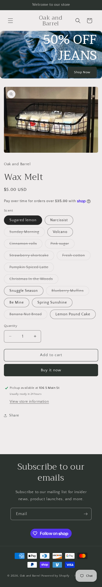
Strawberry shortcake (31, 256)
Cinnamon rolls (25, 244)
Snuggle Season (23, 291)
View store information (29, 402)
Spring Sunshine (52, 302)
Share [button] (14, 415)
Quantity (10, 326)
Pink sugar (62, 244)
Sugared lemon (23, 220)
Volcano (60, 232)
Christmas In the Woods (33, 280)
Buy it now (51, 370)
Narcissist (59, 220)
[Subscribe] (85, 514)
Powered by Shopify (55, 575)
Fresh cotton (76, 256)
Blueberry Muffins (70, 291)
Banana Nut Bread (28, 315)
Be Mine (16, 302)
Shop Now (82, 72)
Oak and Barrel (30, 575)
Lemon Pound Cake (72, 314)
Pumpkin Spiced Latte (31, 268)
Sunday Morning (27, 233)
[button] (10, 20)
